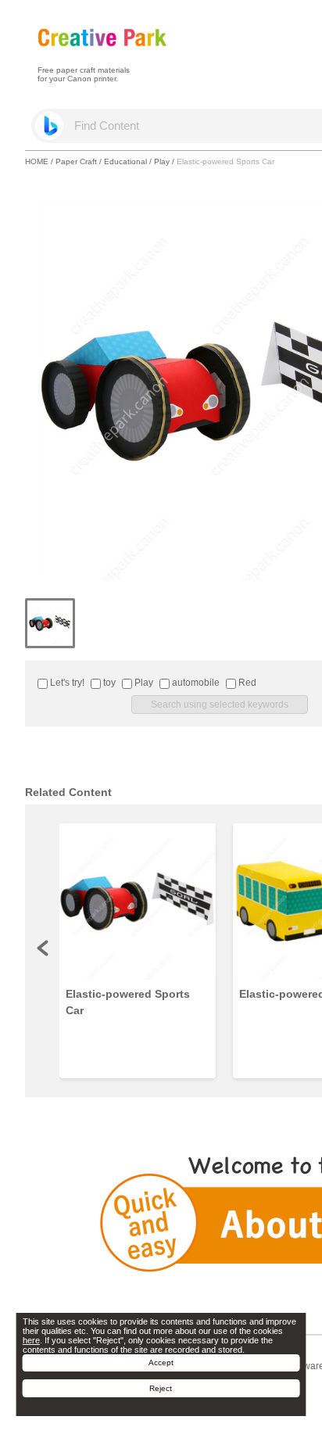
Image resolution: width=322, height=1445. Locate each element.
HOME (36, 161)
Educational (125, 161)
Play (162, 161)
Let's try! (66, 682)
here (31, 1340)
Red (246, 682)
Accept (161, 1362)
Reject (160, 1388)
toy (108, 682)
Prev (44, 947)
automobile (195, 682)
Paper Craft (76, 161)
